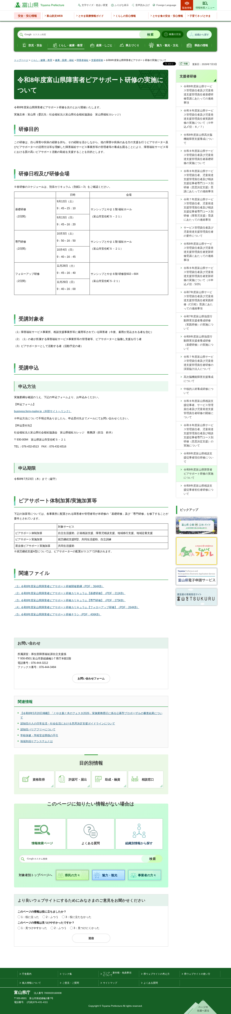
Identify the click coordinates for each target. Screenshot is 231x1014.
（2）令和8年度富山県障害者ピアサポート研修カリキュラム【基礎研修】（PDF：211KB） (69, 593)
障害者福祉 (82, 60)
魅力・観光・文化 (167, 45)
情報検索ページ (42, 843)
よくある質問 (91, 843)
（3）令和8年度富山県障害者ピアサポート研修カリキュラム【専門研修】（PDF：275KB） (70, 600)
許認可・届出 (78, 779)
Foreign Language (166, 5)
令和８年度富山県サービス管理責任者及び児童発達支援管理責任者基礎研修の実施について (198, 157)
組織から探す (202, 34)
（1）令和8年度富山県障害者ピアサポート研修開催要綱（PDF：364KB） (59, 586)
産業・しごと (104, 45)
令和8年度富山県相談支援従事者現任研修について (198, 457)
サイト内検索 (21, 34)
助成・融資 (112, 779)
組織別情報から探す (139, 843)
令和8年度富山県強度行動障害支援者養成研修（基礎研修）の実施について (198, 342)
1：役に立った (30, 917)
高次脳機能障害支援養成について (198, 378)
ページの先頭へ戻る (200, 1006)
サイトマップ (110, 982)
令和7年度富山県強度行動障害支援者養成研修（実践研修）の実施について (198, 322)
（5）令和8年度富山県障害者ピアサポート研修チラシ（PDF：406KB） (57, 614)
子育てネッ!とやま (200, 15)
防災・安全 (35, 45)
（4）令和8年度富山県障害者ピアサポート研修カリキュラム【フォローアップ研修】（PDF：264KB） (76, 607)
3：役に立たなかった (78, 917)
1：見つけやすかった (34, 928)
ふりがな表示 (121, 5)
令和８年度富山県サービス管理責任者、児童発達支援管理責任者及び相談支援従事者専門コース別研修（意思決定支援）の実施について (198, 435)
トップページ (21, 60)
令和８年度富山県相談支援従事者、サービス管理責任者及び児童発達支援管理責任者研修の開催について (198, 409)
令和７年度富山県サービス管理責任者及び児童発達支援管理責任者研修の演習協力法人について (198, 362)
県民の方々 (72, 875)
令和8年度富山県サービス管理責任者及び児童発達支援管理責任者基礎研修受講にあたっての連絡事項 (198, 94)
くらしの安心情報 (126, 15)
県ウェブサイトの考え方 (157, 973)
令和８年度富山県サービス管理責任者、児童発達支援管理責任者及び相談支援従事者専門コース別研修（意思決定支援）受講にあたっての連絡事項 (198, 181)
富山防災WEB (55, 15)
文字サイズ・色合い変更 (95, 5)
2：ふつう (52, 917)
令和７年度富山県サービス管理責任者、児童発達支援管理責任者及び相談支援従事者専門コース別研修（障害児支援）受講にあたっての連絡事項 (198, 209)
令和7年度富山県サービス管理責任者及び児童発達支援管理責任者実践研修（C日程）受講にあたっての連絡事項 (198, 300)
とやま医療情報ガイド (91, 15)
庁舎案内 (26, 973)
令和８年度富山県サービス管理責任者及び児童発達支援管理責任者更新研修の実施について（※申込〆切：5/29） (198, 276)
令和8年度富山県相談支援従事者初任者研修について (198, 489)
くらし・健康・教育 (70, 45)
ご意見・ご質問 (70, 982)
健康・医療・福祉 (64, 60)
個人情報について (31, 982)
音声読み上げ (142, 5)
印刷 (186, 64)
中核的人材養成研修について (198, 390)
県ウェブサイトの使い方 (197, 973)
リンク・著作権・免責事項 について (117, 973)
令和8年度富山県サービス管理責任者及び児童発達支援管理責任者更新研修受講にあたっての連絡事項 (198, 251)
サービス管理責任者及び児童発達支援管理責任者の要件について (198, 231)
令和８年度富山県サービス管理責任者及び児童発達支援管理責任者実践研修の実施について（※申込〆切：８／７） (198, 118)
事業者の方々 (147, 875)
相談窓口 (148, 779)
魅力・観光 (109, 875)
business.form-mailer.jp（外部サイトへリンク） (43, 411)
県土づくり (132, 45)
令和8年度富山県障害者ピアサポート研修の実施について (198, 473)
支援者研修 (97, 60)
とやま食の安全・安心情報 (168, 15)
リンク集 (67, 973)
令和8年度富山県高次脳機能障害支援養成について (198, 138)
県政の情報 (201, 45)
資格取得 (39, 779)
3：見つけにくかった (86, 928)
